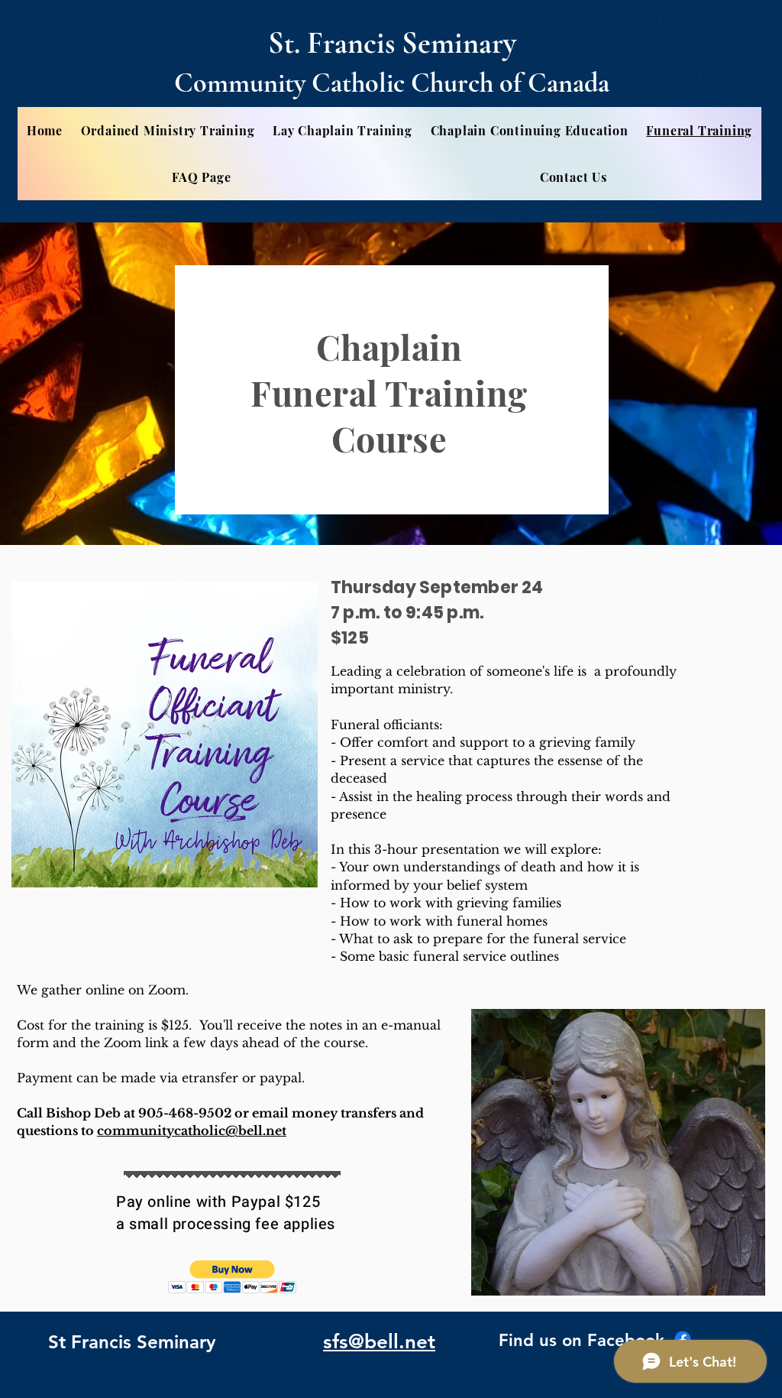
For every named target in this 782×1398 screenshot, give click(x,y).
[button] (232, 1277)
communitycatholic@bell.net (191, 1130)
